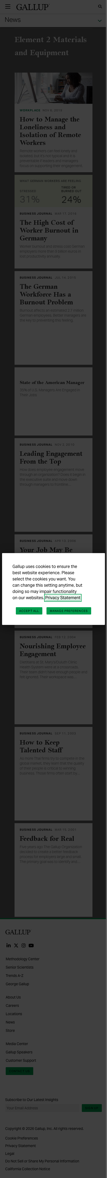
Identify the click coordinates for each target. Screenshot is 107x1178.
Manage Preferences (69, 611)
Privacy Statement (63, 597)
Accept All (29, 611)
